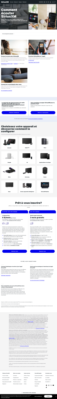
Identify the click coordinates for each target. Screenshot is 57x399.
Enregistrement (16, 377)
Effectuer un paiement (17, 379)
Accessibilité (37, 383)
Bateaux (25, 379)
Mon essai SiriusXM (5, 377)
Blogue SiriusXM (38, 381)
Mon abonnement (5, 379)
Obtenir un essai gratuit (43, 112)
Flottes (25, 383)
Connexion (15, 375)
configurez (16, 63)
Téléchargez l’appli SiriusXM (33, 62)
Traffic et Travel (27, 375)
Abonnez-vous (14, 251)
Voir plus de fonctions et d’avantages (37, 280)
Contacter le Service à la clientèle (49, 376)
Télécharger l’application (5, 275)
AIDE (44, 2)
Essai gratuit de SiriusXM (6, 381)
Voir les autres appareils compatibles (35, 118)
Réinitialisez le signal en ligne (6, 63)
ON (46, 2)
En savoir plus (31, 60)
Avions (25, 381)
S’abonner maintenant (14, 112)
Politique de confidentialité (40, 328)
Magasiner (4, 383)
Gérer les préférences (38, 396)
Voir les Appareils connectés (7, 33)
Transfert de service (16, 381)
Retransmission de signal (17, 383)
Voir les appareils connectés (6, 90)
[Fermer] (55, 396)
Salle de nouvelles (38, 377)
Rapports (36, 385)
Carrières (36, 379)
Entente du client (30, 321)
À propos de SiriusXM (38, 375)
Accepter (48, 396)
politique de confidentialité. (5, 397)
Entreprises (26, 377)
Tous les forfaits (5, 375)
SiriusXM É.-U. (47, 381)
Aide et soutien (48, 379)
